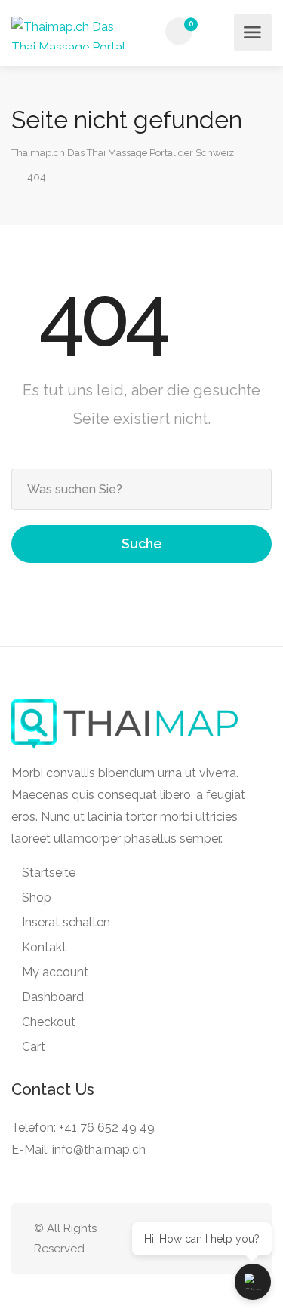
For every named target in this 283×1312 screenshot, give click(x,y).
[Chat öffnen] (253, 1282)
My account (55, 972)
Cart (33, 1047)
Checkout (48, 1022)
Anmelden (218, 32)
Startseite (48, 872)
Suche (142, 544)
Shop (36, 897)
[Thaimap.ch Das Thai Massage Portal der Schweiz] (75, 33)
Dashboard (53, 997)
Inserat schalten (66, 922)
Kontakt (44, 947)
